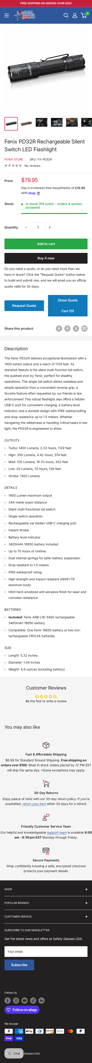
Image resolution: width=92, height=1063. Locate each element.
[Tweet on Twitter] (76, 328)
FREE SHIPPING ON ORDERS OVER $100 (46, 3)
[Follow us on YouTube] (24, 1000)
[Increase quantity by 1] (49, 227)
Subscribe (19, 965)
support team (57, 832)
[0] (84, 15)
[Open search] (66, 15)
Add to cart (46, 244)
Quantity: (11, 227)
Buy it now (46, 258)
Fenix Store (13, 159)
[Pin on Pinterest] (67, 328)
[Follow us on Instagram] (16, 1000)
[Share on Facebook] (59, 328)
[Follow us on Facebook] (7, 1000)
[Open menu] (6, 15)
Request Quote (24, 305)
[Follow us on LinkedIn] (41, 1000)
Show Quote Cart (68, 305)
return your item (34, 804)
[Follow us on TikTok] (33, 1000)
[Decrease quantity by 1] (26, 227)
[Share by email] (84, 328)
